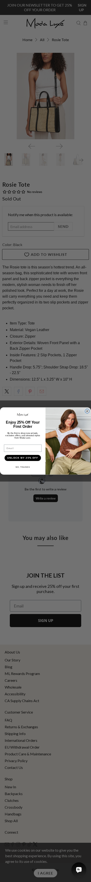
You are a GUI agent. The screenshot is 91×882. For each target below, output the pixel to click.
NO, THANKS (23, 467)
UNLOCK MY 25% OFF (22, 458)
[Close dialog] (87, 411)
